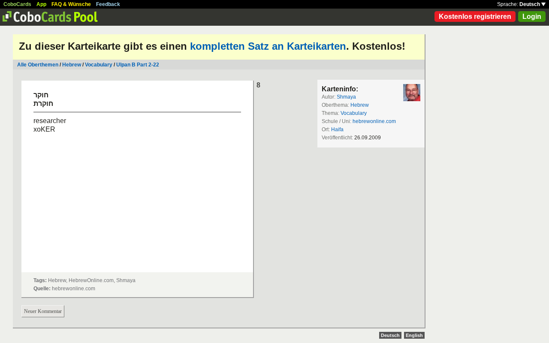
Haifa (337, 129)
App (41, 4)
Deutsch (530, 4)
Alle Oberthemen (37, 65)
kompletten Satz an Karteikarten (268, 46)
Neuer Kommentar (43, 311)
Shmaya (346, 97)
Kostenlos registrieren (475, 16)
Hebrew (71, 65)
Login (531, 16)
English (414, 335)
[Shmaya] (411, 92)
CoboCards (17, 4)
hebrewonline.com (374, 121)
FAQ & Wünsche (71, 4)
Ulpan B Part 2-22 (137, 65)
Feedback (108, 4)
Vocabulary (98, 65)
